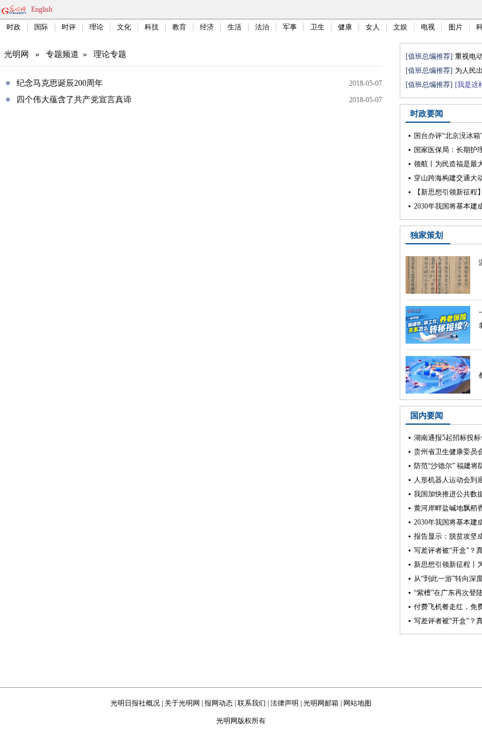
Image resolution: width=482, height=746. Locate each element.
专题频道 (62, 54)
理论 (96, 27)
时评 (69, 27)
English (41, 9)
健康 (345, 27)
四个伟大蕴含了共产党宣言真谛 (74, 99)
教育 (179, 27)
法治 (262, 27)
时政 (13, 27)
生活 (234, 27)
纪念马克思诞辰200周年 (59, 83)
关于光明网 (182, 703)
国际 (41, 27)
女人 (373, 27)
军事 (290, 27)
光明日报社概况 (135, 703)
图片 (455, 27)
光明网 (16, 54)
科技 (152, 27)
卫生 (317, 27)
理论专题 (109, 54)
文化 (124, 27)
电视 (428, 27)
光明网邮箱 (321, 703)
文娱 (400, 27)
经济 (207, 27)
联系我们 (251, 703)
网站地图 (357, 703)
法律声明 (284, 703)
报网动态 (219, 703)
